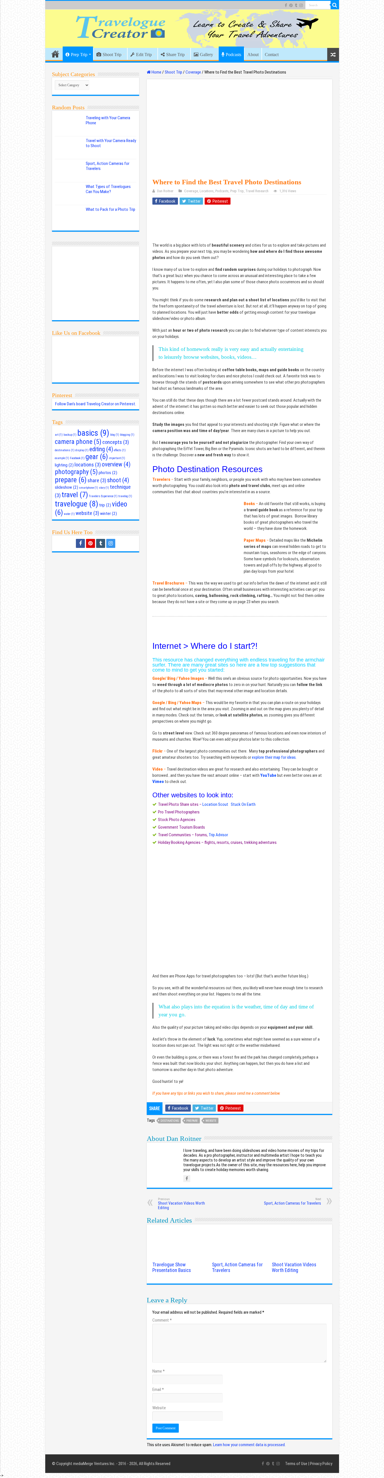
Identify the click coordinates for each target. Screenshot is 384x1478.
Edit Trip (144, 54)
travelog (125, 496)
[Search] (335, 5)
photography (76, 472)
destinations (170, 1121)
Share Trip (175, 54)
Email (158, 1389)
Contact (272, 54)
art (59, 435)
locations (87, 465)
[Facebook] (286, 5)
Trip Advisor (218, 834)
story (104, 488)
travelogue (76, 503)
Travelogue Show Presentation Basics (171, 1267)
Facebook (77, 458)
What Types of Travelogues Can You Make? (108, 189)
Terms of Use (296, 1463)
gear (96, 457)
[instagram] (301, 5)
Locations (207, 191)
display (82, 450)
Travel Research (256, 191)
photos (108, 472)
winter (108, 513)
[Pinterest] (291, 5)
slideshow (66, 487)
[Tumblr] (296, 5)
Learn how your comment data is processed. (249, 1444)
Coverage (193, 72)
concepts (115, 442)
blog (114, 435)
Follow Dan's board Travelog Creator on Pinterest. (95, 403)
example (62, 458)
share (96, 480)
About (253, 54)
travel (75, 494)
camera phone (78, 442)
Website (159, 1407)
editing (101, 449)
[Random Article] (333, 54)
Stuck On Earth (243, 804)
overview (116, 464)
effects (120, 450)
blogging (127, 435)
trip (105, 505)
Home (55, 54)
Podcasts (233, 54)
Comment (162, 1320)
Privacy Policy (321, 1463)
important (117, 458)
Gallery (206, 54)
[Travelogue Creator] (192, 29)
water (69, 514)
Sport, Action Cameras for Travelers (292, 1201)
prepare (192, 1121)
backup (70, 435)
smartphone (88, 488)
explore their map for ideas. (274, 757)
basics (93, 433)
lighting (64, 465)
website (210, 1121)
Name (158, 1371)
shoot (118, 480)
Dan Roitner (165, 191)
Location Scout (215, 804)
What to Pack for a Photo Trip (110, 209)
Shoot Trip (112, 54)
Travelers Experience (103, 496)
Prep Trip (79, 54)
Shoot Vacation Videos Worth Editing (181, 1203)
